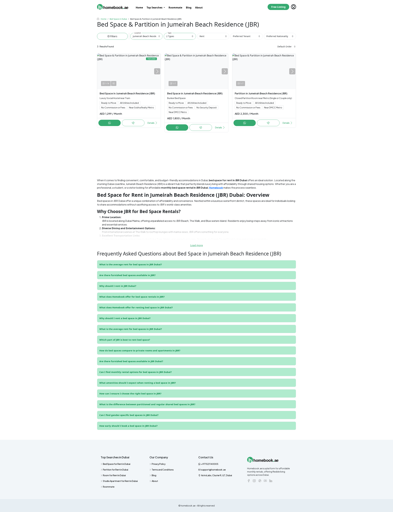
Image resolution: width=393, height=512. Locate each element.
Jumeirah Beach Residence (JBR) (147, 36)
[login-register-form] (292, 7)
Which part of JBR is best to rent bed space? (124, 339)
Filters (113, 36)
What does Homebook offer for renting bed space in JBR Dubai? (136, 307)
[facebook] (248, 480)
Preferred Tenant (241, 36)
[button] (157, 71)
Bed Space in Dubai (118, 19)
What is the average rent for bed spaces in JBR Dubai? (130, 264)
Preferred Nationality (277, 36)
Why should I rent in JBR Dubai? (117, 285)
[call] (109, 123)
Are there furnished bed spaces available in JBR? (127, 275)
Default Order (284, 46)
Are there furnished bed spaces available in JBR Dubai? (131, 361)
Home (139, 7)
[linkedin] (270, 480)
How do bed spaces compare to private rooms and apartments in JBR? (139, 350)
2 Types (170, 36)
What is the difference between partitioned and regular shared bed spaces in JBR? (147, 404)
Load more (196, 245)
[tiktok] (259, 480)
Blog (188, 7)
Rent (202, 36)
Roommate (175, 7)
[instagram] (254, 480)
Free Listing (278, 7)
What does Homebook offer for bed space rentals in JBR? (132, 296)
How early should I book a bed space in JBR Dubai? (128, 425)
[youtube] (265, 480)
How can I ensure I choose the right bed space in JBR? (130, 393)
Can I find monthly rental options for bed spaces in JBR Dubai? (135, 372)
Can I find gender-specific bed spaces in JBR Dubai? (128, 415)
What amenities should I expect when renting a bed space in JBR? (137, 382)
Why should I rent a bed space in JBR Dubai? (124, 318)
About (199, 7)
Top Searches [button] (155, 7)
